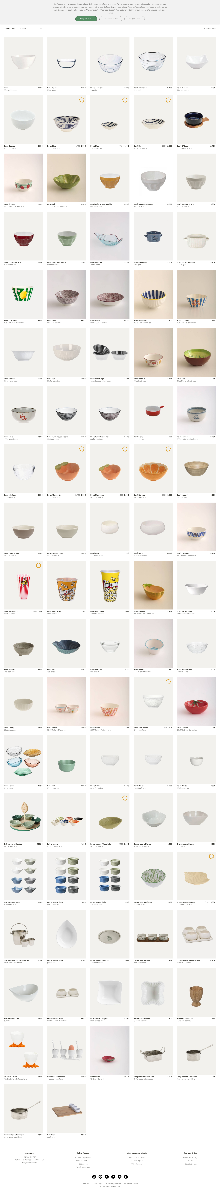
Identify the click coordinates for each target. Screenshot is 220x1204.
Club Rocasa (136, 1164)
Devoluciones (191, 1164)
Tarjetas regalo (137, 1160)
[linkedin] (119, 1177)
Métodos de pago (190, 1157)
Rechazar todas (111, 18)
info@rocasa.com (29, 1162)
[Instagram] (94, 1177)
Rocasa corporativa (83, 1157)
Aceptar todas (86, 18)
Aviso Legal (98, 1184)
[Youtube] (113, 1177)
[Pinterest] (100, 1177)
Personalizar (134, 18)
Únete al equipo (83, 1160)
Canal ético (86, 1184)
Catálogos (83, 1164)
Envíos (190, 1160)
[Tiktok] (126, 1177)
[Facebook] (107, 1177)
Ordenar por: (9, 28)
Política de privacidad (113, 1184)
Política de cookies (131, 1184)
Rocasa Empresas (137, 1157)
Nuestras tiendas (83, 1167)
